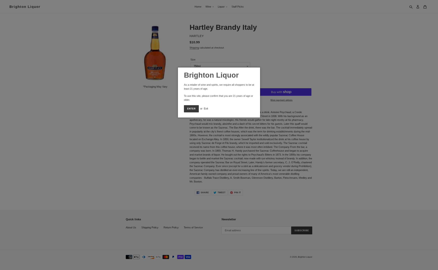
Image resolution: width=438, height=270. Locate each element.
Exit (206, 108)
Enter (191, 108)
